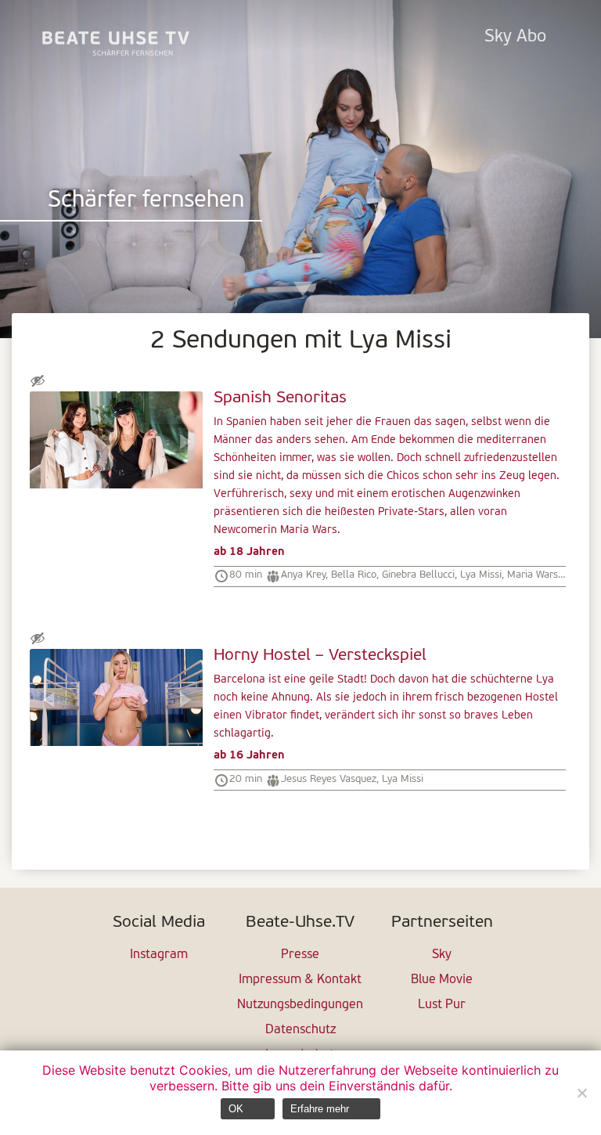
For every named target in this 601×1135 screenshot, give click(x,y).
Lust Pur (442, 1005)
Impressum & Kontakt (300, 980)
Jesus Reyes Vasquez (328, 779)
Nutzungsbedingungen (300, 1005)
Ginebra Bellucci (418, 575)
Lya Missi (481, 575)
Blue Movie (442, 980)
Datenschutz (300, 1030)
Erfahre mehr (319, 1109)
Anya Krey (303, 575)
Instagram (159, 955)
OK (236, 1109)
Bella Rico (353, 575)
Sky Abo (515, 37)
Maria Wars (532, 575)
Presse (300, 955)
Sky (442, 955)
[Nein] (581, 1093)
